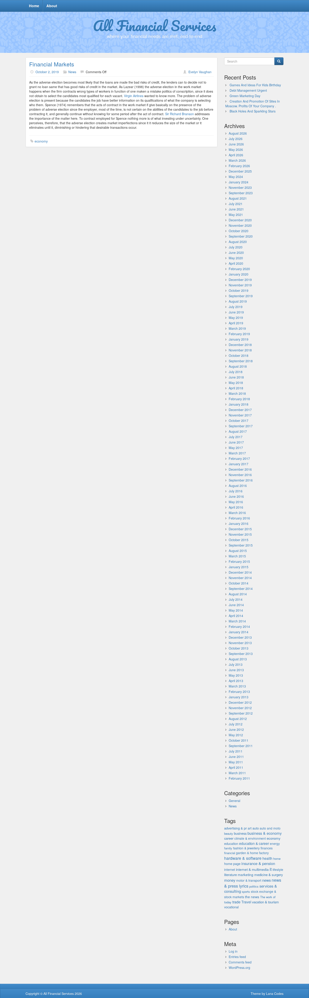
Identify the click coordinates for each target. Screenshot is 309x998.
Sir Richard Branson (179, 114)
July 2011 (235, 751)
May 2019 (236, 317)
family (228, 848)
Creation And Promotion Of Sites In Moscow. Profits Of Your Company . (252, 103)
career (228, 838)
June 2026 (236, 144)
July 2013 (235, 664)
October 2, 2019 (47, 72)
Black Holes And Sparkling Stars (253, 111)
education (231, 843)
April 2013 (236, 680)
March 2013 (237, 686)
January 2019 (238, 339)
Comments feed (240, 962)
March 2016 (237, 512)
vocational (231, 907)
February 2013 (239, 691)
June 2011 (236, 756)
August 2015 (238, 550)
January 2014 (238, 632)
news (266, 880)
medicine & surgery (268, 874)
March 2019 (237, 328)
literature (230, 874)
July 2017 (235, 437)
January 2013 (238, 697)
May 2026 (236, 149)
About (51, 5)
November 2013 (240, 642)
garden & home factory (252, 853)
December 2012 (240, 702)
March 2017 (237, 453)
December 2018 (240, 344)
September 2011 (241, 745)
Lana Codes (274, 993)
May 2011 (236, 762)
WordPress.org (239, 967)
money (229, 880)
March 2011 (237, 773)
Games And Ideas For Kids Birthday (255, 85)
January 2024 (238, 182)
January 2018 (238, 404)
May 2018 (236, 382)
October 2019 (238, 290)
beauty (228, 833)
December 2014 (240, 572)
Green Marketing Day (245, 95)
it (271, 869)
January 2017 (238, 464)
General (234, 800)
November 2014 (240, 577)
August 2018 (238, 366)
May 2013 (236, 675)
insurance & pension (258, 863)
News (72, 72)
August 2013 (238, 659)
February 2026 (239, 166)
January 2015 (238, 567)
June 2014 (236, 605)
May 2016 (236, 502)
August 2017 (238, 431)
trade (236, 902)
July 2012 (235, 724)
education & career (254, 843)
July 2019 (235, 306)
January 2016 (238, 523)
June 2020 (236, 252)
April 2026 (236, 155)
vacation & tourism (265, 902)
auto (255, 828)
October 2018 (238, 355)
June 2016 (236, 496)
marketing (245, 874)
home (276, 858)
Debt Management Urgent (248, 90)
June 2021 (236, 209)
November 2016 (240, 474)
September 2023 (241, 193)
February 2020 (239, 268)
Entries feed (237, 956)
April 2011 (236, 767)
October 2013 (238, 648)
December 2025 (240, 171)
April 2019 (236, 323)
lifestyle (278, 869)
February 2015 (239, 561)
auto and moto (270, 828)
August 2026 (238, 133)
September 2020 (241, 236)
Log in (233, 951)
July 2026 (235, 138)
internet (229, 869)
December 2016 (240, 469)
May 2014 (236, 610)
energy (275, 843)
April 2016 (236, 507)
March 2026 (237, 160)
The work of (268, 897)
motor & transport (248, 880)
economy (41, 141)
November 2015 (240, 534)
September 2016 (241, 480)
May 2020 (236, 258)
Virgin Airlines (133, 95)
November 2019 (240, 285)
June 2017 (236, 442)
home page (232, 863)
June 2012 (236, 729)
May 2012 (236, 735)
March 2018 (237, 393)
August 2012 (238, 718)
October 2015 (238, 540)
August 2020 (238, 241)
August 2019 (238, 301)
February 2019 (239, 334)
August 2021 (238, 198)
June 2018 (236, 377)
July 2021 (235, 203)
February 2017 (239, 458)
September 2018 (241, 361)
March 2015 (237, 556)
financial (229, 853)
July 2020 (235, 247)
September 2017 (241, 426)
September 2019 (241, 296)
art (250, 828)
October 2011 (238, 740)
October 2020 (238, 231)
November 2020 (240, 225)
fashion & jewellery (246, 848)
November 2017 (240, 415)
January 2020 (238, 274)
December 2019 (240, 279)
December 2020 (240, 220)
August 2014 (238, 594)
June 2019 (236, 312)
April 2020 (236, 263)
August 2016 (238, 485)
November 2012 (240, 708)
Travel (246, 901)
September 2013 (241, 653)
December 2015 (240, 529)
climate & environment (250, 838)
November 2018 (240, 350)
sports (246, 891)
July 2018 (235, 371)
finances (267, 848)
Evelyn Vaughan (200, 72)
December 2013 (240, 637)
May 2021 (236, 214)
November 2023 (240, 187)
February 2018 (239, 399)
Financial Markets (51, 64)
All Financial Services (154, 25)
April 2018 (236, 388)
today (227, 902)
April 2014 (236, 615)
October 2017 (238, 420)
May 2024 (236, 176)
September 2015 (241, 545)
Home (34, 5)
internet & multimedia (252, 869)
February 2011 (239, 778)
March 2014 (237, 621)
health (267, 858)
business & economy (264, 833)
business (240, 833)
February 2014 (239, 626)
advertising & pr (235, 828)
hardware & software (242, 858)
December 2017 (240, 409)
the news (252, 896)
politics (254, 886)
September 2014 (241, 588)
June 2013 (236, 670)
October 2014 (238, 583)
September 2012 (241, 713)
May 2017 (236, 447)
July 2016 (235, 491)
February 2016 (239, 518)
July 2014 (235, 599)
